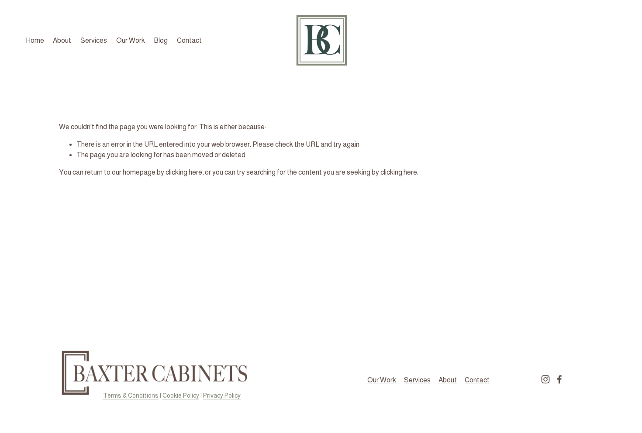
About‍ (447, 380)
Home (35, 40)
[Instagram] (545, 379)
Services (93, 40)
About (62, 40)
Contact (189, 40)
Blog (161, 40)
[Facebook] (559, 379)
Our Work (130, 40)
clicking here (184, 172)
